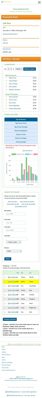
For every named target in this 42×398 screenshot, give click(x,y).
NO (18, 273)
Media (3, 357)
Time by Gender (21, 142)
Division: (6, 247)
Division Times (21, 134)
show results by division (27, 201)
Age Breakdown (21, 119)
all (29, 268)
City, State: (7, 235)
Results (3, 349)
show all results (12, 201)
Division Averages (21, 138)
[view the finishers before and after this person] (15, 277)
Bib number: (7, 210)
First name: (7, 219)
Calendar (4, 352)
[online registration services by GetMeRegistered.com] (21, 391)
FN (22, 273)
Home (3, 346)
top (5, 69)
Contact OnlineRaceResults (8, 370)
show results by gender (28, 204)
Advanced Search (6, 354)
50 (26, 268)
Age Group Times (21, 123)
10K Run (5, 43)
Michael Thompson (14, 89)
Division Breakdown (21, 130)
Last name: (7, 226)
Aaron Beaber (13, 81)
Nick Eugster (13, 86)
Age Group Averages (21, 127)
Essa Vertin (12, 103)
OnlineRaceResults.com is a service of (21, 380)
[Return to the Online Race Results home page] (6, 1)
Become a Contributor (7, 362)
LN (30, 273)
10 (21, 268)
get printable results (21, 206)
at (13, 69)
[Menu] (39, 2)
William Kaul (12, 78)
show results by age (13, 204)
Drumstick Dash (10, 17)
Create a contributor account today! (21, 11)
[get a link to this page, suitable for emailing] (29, 344)
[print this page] (13, 344)
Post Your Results (6, 365)
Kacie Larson (13, 100)
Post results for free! (21, 9)
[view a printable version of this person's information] (10, 277)
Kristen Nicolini (13, 97)
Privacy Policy (5, 367)
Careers (4, 359)
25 (23, 268)
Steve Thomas (13, 84)
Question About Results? (10, 34)
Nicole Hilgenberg (14, 105)
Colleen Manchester (15, 108)
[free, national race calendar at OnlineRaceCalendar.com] (21, 395)
